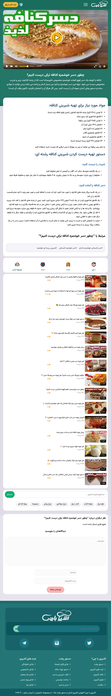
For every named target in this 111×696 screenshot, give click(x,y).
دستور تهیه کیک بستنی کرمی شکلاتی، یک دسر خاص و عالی (63, 474)
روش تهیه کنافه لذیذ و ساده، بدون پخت (70, 432)
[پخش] (7, 66)
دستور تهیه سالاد (61, 669)
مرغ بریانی (47, 503)
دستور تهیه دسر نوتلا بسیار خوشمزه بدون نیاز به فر (66, 319)
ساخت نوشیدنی (62, 679)
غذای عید (30, 685)
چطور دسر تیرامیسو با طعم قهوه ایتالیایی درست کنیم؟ (65, 389)
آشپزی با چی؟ (99, 4)
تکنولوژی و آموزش (35, 692)
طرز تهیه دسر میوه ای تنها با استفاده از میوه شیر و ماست (64, 291)
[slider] (55, 63)
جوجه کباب (88, 503)
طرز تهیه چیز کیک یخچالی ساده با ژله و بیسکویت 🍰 (65, 460)
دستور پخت (98, 664)
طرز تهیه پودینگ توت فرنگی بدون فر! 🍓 (70, 305)
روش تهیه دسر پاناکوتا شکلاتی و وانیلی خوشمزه (67, 347)
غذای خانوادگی (28, 664)
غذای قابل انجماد (61, 664)
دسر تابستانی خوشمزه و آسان (90, 248)
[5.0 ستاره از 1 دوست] (104, 66)
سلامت (100, 685)
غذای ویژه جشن (27, 679)
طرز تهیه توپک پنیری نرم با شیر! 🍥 (72, 446)
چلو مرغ (101, 503)
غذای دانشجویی (27, 669)
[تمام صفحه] (95, 66)
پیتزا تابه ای (22, 503)
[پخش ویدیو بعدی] (11, 66)
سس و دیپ (63, 685)
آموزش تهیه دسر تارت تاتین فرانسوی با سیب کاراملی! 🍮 (64, 417)
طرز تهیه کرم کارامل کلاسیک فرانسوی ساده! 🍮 (67, 333)
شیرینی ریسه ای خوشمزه (46, 248)
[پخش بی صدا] (16, 66)
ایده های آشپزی (96, 669)
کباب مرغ (75, 503)
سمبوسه (35, 503)
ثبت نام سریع (10, 4)
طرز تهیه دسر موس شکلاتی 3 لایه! (72, 361)
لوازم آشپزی (98, 679)
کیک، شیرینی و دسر (60, 674)
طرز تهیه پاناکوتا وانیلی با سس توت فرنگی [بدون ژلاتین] (64, 277)
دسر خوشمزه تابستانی (67, 248)
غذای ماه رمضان (27, 674)
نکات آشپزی (98, 674)
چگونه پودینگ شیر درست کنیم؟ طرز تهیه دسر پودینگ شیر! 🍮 (62, 375)
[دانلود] (100, 66)
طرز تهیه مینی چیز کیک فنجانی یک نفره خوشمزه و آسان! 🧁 (63, 403)
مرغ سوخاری (61, 503)
